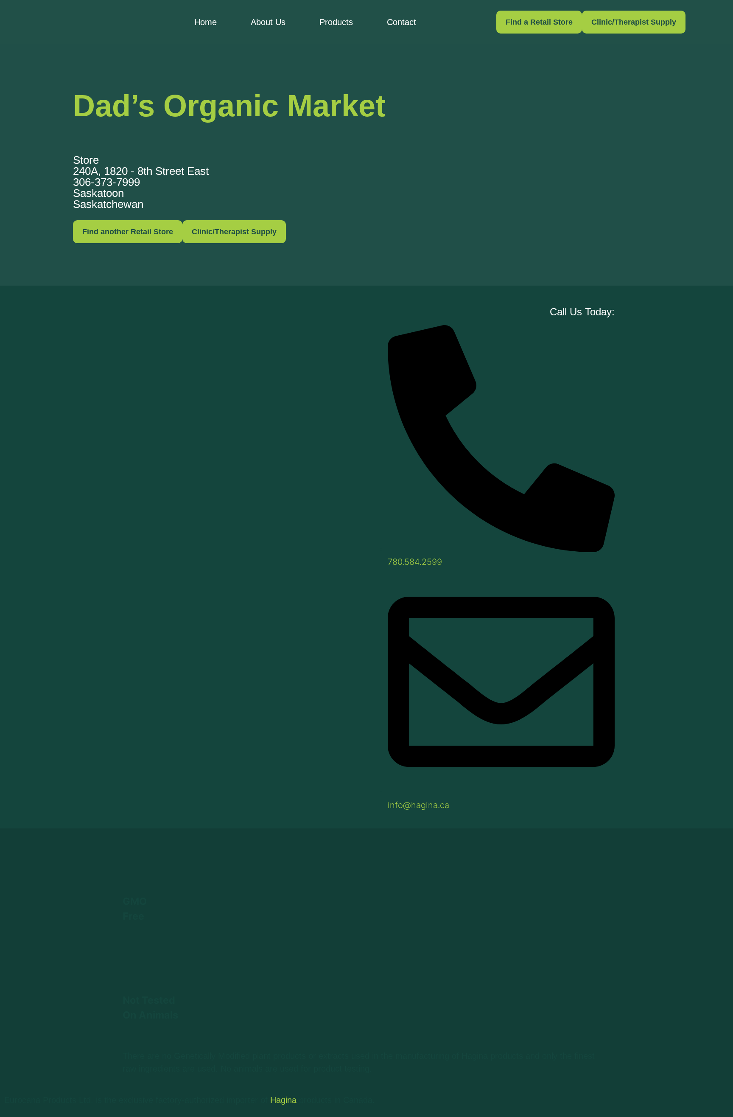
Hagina (283, 1100)
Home (205, 22)
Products (336, 22)
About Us (268, 22)
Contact (401, 22)
